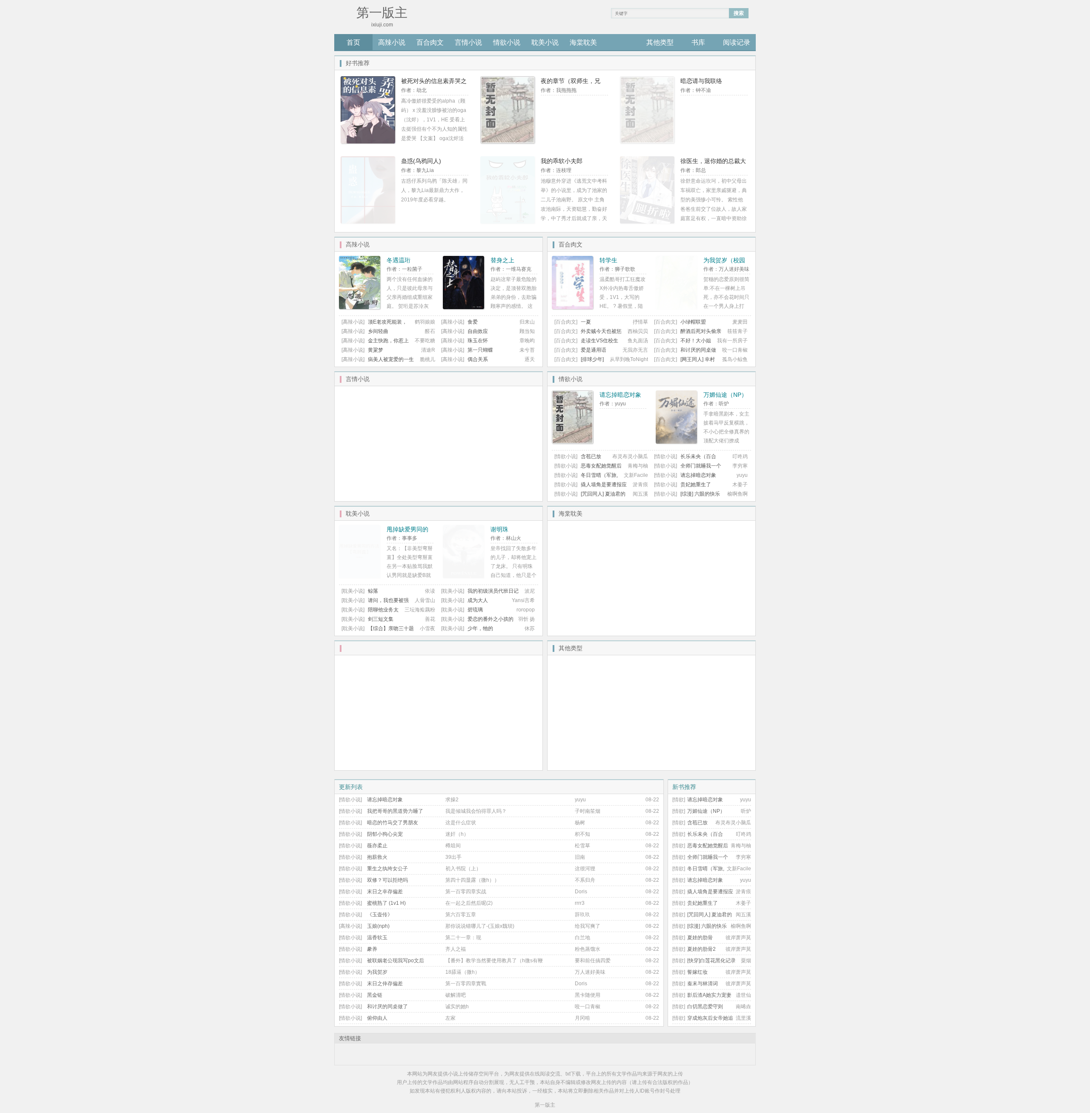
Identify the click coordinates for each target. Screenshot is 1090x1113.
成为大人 (478, 600)
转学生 (608, 260)
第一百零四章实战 (465, 892)
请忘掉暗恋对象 (620, 394)
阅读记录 (736, 42)
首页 (353, 42)
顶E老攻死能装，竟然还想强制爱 (374, 325)
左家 (450, 1018)
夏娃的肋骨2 (701, 949)
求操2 (452, 800)
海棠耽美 (583, 42)
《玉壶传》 (380, 915)
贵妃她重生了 (695, 485)
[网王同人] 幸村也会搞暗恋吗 (684, 362)
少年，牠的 (480, 628)
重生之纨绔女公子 (387, 869)
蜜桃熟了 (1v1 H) (386, 903)
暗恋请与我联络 (701, 80)
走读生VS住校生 (599, 341)
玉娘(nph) (378, 926)
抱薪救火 (377, 857)
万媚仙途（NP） (725, 394)
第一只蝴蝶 (480, 350)
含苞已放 (591, 456)
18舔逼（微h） (462, 972)
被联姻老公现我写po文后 (395, 961)
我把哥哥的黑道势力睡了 (395, 811)
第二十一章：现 (463, 938)
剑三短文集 (380, 619)
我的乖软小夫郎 (561, 161)
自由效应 (478, 331)
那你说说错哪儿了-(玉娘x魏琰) (479, 926)
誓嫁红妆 (697, 972)
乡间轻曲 (378, 331)
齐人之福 (455, 949)
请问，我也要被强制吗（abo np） (375, 603)
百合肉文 (430, 42)
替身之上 (502, 260)
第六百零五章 (460, 915)
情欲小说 (506, 42)
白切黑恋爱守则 (705, 1007)
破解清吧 (455, 995)
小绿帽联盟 (693, 322)
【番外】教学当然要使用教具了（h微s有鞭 (494, 961)
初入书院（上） (463, 869)
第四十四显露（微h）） (472, 880)
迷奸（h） (457, 834)
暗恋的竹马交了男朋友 (392, 823)
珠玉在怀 (478, 341)
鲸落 (373, 591)
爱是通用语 (593, 350)
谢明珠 (499, 529)
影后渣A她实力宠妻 (709, 995)
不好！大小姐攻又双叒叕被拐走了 (682, 344)
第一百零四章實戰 (465, 984)
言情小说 (468, 42)
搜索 (739, 13)
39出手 (453, 857)
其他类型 (660, 42)
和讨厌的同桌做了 (387, 1007)
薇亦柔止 (377, 846)
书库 (698, 42)
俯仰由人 (377, 1018)
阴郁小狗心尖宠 (385, 834)
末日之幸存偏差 (385, 892)
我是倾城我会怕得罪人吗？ (476, 811)
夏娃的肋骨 (700, 938)
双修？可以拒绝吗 (387, 880)
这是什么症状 (460, 823)
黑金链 (374, 995)
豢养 (372, 949)
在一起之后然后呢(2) (469, 903)
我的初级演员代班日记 (493, 591)
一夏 (586, 322)
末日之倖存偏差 (385, 984)
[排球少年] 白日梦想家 (579, 362)
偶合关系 (478, 359)
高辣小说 (391, 42)
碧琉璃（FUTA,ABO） (462, 613)
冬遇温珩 (398, 260)
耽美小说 (545, 42)
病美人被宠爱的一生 (391, 359)
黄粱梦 (375, 350)
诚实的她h (457, 1007)
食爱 (473, 322)
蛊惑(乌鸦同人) (421, 161)
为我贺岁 (377, 972)
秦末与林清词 (702, 984)
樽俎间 (453, 846)
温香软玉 (377, 938)
